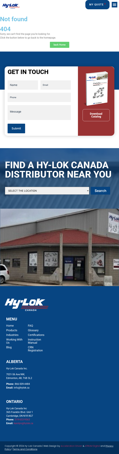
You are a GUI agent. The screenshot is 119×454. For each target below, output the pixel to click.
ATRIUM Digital (92, 445)
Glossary (33, 330)
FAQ (30, 325)
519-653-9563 (22, 419)
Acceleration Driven (71, 445)
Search (100, 191)
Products (11, 330)
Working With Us (14, 341)
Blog (9, 347)
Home (10, 325)
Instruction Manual (34, 341)
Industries (12, 335)
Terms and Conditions (25, 449)
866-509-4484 (22, 383)
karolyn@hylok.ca (23, 423)
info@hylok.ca (21, 387)
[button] (114, 5)
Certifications (36, 335)
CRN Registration (35, 349)
